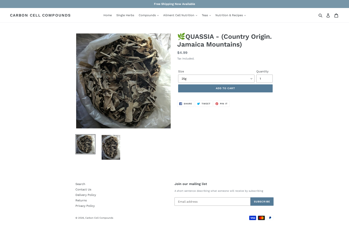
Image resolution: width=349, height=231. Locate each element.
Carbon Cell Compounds (40, 15)
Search (80, 184)
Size (181, 71)
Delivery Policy (85, 195)
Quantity (262, 71)
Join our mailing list (190, 184)
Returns (81, 200)
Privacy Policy (85, 206)
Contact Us (83, 189)
